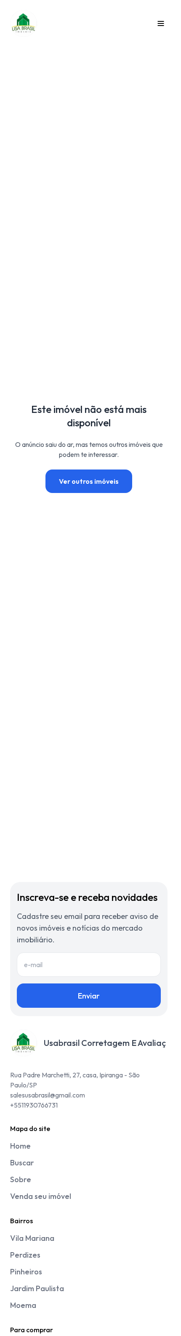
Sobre (20, 1179)
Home (20, 1146)
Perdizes (25, 1255)
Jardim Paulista (37, 1288)
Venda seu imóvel (40, 1196)
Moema (23, 1305)
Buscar (22, 1162)
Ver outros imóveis (89, 481)
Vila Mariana (32, 1238)
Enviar (89, 996)
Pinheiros (26, 1271)
